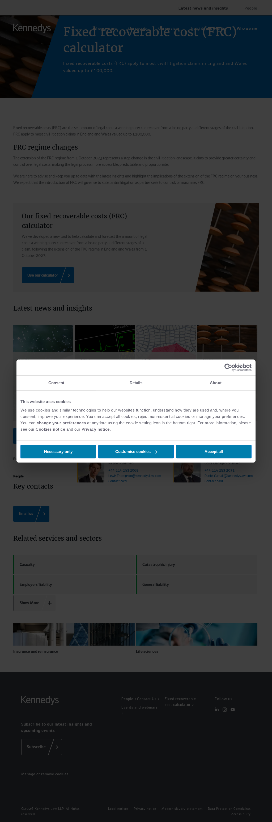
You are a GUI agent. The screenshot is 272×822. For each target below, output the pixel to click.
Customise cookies (133, 451)
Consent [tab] (56, 382)
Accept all (214, 451)
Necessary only (58, 451)
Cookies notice (50, 429)
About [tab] (216, 382)
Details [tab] (136, 382)
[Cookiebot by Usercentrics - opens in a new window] (228, 367)
